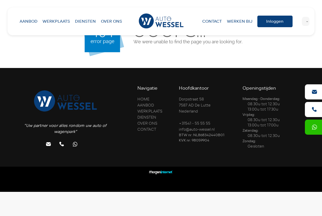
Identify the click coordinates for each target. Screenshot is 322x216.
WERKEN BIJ (239, 21)
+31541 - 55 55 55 (194, 123)
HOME (143, 99)
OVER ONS (111, 21)
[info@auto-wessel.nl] (314, 91)
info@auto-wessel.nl (197, 129)
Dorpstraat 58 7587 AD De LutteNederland (195, 105)
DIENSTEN (85, 21)
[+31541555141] (314, 127)
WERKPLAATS (56, 21)
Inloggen (275, 21)
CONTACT (212, 21)
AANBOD (28, 21)
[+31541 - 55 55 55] (314, 109)
